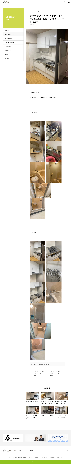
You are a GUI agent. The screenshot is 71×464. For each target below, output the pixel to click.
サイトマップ (59, 457)
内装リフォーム (8, 50)
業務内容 (20, 457)
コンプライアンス (43, 457)
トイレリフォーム (9, 38)
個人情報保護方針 (52, 457)
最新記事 (7, 30)
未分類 (6, 54)
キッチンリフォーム (9, 34)
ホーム (10, 457)
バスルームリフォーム (10, 42)
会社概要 (15, 457)
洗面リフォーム (8, 58)
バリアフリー (8, 46)
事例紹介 (25, 457)
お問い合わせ (30, 457)
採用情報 (36, 457)
